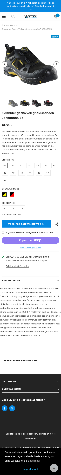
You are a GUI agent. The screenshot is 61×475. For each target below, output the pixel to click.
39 (37, 165)
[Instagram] (12, 408)
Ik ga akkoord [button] (30, 469)
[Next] (56, 64)
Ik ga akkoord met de (16, 232)
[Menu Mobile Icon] (4, 16)
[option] (30, 64)
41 (54, 165)
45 (30, 172)
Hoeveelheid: (8, 202)
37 (21, 165)
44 (21, 172)
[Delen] (56, 224)
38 (29, 165)
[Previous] (4, 64)
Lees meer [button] (34, 460)
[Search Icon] (13, 16)
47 (47, 172)
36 (13, 165)
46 (38, 172)
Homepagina (8, 25)
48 (4, 180)
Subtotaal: (7, 214)
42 (4, 172)
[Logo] (30, 16)
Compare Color (49, 88)
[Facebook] (4, 408)
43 (13, 172)
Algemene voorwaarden (40, 232)
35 (4, 165)
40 (46, 165)
